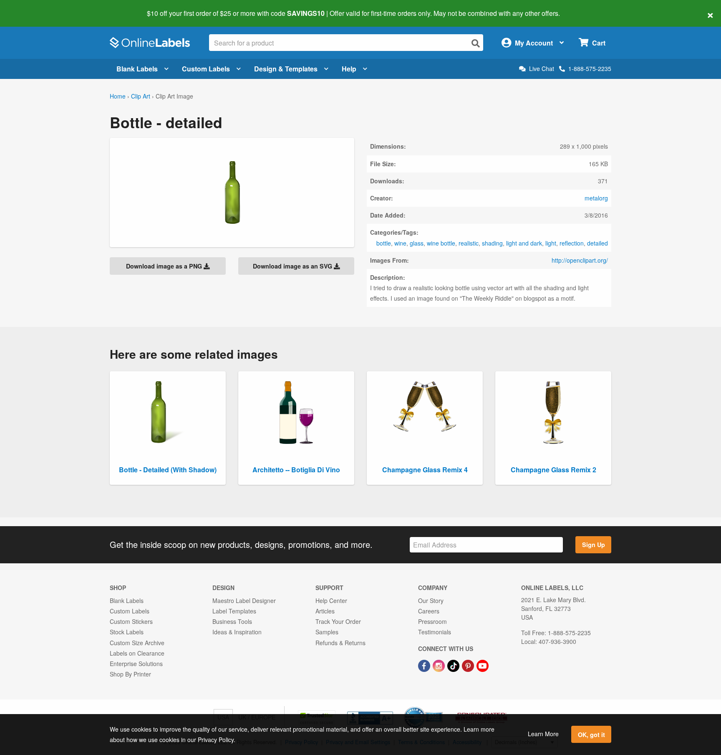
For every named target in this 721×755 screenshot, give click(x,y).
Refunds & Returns (340, 642)
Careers (428, 611)
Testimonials (434, 632)
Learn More (543, 734)
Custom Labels (206, 68)
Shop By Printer (130, 674)
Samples (326, 632)
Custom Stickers (131, 621)
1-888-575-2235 (589, 68)
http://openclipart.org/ (580, 260)
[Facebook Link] (425, 665)
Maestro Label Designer (244, 600)
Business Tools (232, 621)
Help (349, 68)
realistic (469, 243)
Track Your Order (338, 621)
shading (492, 243)
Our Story (431, 600)
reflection (572, 243)
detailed (597, 243)
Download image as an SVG (293, 266)
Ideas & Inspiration (237, 632)
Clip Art (140, 96)
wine (400, 243)
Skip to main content (30, 7)
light (550, 243)
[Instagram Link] (439, 665)
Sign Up (593, 544)
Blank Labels (137, 68)
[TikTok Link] (454, 665)
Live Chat (541, 69)
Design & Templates (286, 68)
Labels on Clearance (137, 653)
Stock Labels (127, 632)
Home (118, 96)
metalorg (596, 198)
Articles (325, 611)
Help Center (331, 600)
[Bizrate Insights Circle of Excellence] (440, 707)
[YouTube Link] (482, 665)
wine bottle (441, 243)
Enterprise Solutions (136, 663)
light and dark (524, 243)
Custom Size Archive (137, 642)
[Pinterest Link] (469, 665)
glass (417, 243)
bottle (383, 243)
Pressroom (432, 621)
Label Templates (234, 611)
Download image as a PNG (165, 266)
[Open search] (475, 43)
